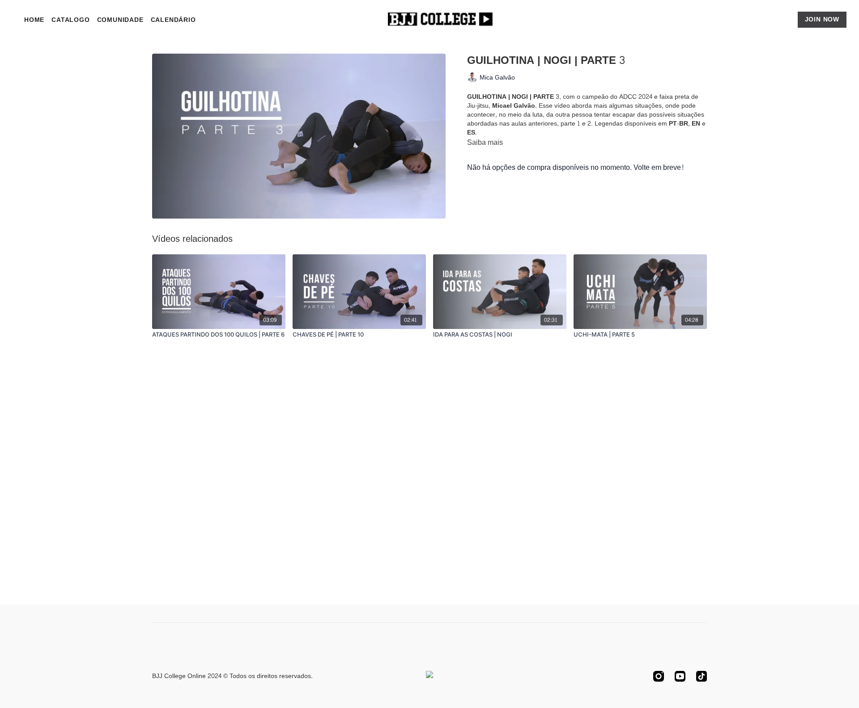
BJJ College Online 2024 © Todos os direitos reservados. (232, 676)
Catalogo (70, 20)
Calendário (173, 20)
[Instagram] (658, 676)
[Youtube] (680, 676)
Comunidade (120, 20)
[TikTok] (701, 676)
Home (34, 20)
